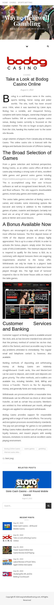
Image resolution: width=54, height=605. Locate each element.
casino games (29, 449)
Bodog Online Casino (12, 449)
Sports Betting (25, 2)
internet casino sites (11, 452)
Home (5, 2)
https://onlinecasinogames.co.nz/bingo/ (20, 179)
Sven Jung (9, 458)
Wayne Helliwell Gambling (27, 20)
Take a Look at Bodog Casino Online (24, 539)
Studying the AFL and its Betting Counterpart (22, 575)
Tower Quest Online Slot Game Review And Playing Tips (23, 551)
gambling (42, 449)
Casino (13, 2)
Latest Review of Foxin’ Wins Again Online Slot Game (24, 563)
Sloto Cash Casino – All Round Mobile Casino (25, 527)
